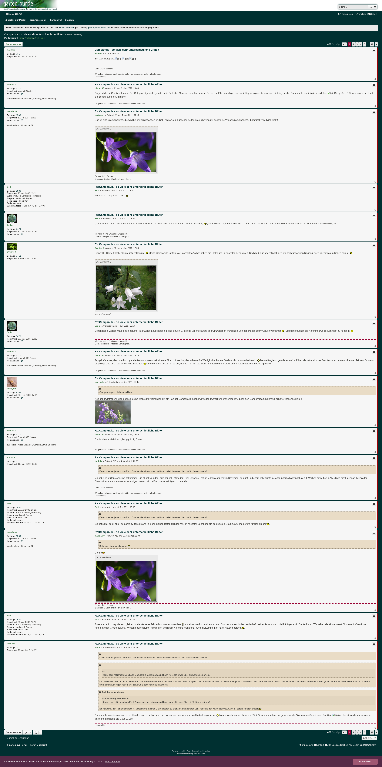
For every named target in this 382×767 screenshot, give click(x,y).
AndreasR (39, 38)
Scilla (10, 225)
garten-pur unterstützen (99, 28)
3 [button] (357, 44)
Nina (21, 38)
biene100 (11, 84)
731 (18, 54)
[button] (344, 44)
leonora (11, 643)
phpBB (183, 751)
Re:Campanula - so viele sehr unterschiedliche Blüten (129, 84)
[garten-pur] (30, 5)
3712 (18, 256)
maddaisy (12, 111)
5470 (18, 229)
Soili (9, 187)
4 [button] (360, 44)
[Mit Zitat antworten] (374, 50)
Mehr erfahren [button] (112, 761)
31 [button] (372, 44)
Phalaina (28, 38)
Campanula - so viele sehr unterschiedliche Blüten (34, 34)
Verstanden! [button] (365, 761)
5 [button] (364, 44)
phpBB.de (201, 753)
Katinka (11, 50)
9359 (18, 392)
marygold (12, 388)
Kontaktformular (66, 28)
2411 (18, 647)
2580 (18, 191)
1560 (18, 115)
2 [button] (353, 44)
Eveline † (11, 252)
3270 (18, 88)
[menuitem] (18, 14)
